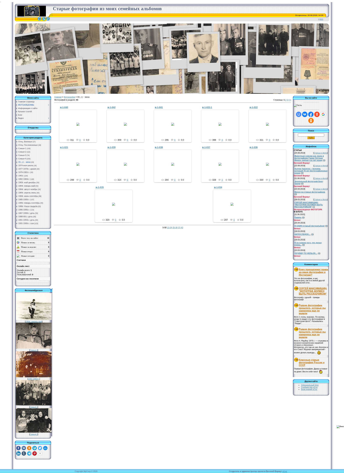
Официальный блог (310, 385)
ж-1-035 (100, 187)
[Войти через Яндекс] (317, 114)
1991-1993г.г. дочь (26, 220)
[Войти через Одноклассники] (311, 120)
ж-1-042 (112, 107)
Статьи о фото (320, 153)
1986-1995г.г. (24, 210)
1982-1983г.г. (24, 179)
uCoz (284, 471)
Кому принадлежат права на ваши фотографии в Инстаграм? (313, 272)
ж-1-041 (159, 107)
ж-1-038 (159, 147)
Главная (58, 97)
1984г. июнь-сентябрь (28, 196)
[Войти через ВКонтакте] (304, 114)
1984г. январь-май (26, 186)
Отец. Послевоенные (28, 145)
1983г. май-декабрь (27, 182)
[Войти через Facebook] (311, 114)
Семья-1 (22, 148)
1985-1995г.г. (24, 199)
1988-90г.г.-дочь (25, 216)
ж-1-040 (64, 107)
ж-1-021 (64, 147)
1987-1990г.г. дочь (26, 213)
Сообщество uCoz (309, 387)
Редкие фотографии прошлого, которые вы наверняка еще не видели (312, 309)
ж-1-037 (206, 147)
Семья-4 (22, 159)
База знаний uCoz (309, 389)
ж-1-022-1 (207, 107)
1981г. (21, 176)
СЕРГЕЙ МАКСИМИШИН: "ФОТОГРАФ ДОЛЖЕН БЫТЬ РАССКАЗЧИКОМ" (313, 291)
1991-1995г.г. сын (26, 223)
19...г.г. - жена (24, 162)
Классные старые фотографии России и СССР (311, 362)
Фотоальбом (69, 97)
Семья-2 (22, 152)
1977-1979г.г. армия (27, 169)
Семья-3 (22, 155)
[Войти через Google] (323, 114)
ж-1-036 (254, 147)
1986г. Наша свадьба (27, 206)
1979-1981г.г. (24, 172)
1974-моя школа (25, 165)
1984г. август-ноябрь (27, 189)
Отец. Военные (25, 142)
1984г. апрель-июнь (27, 193)
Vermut (79, 127)
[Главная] (39, 21)
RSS (321, 19)
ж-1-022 (254, 107)
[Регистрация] (44, 21)
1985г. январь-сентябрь (29, 203)
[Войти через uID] (298, 114)
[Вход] (48, 21)
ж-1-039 (112, 147)
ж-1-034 (218, 187)
